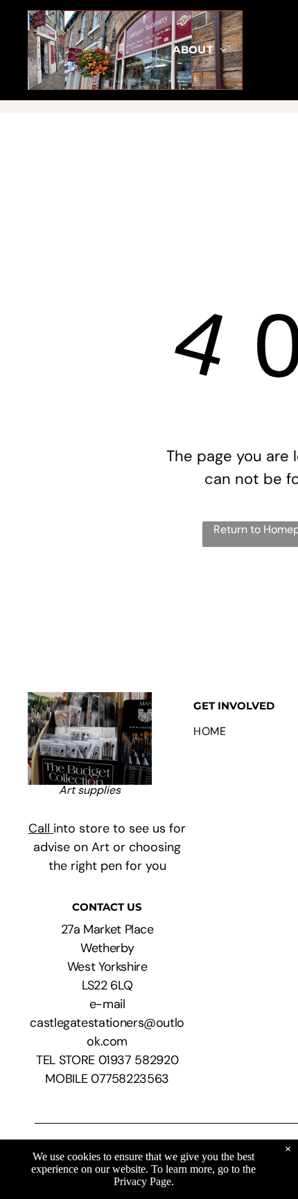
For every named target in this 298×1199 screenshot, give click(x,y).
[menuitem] (199, 50)
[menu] (277, 137)
